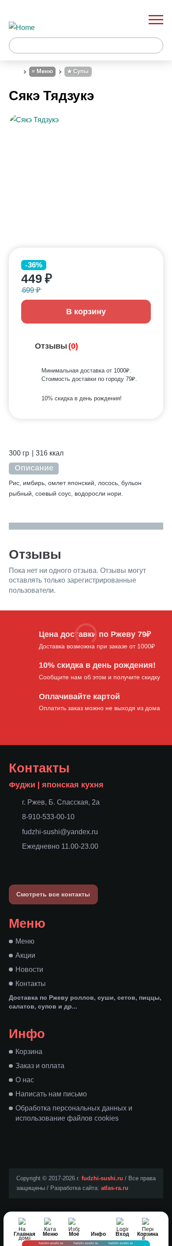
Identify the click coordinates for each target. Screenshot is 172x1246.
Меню (45, 71)
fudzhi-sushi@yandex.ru (60, 832)
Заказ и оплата (39, 1065)
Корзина (28, 1051)
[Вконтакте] (15, 862)
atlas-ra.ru (114, 1188)
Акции (25, 955)
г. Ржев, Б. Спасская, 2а (61, 802)
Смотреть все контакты (53, 894)
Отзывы (56, 346)
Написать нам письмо (51, 1094)
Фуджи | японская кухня (56, 784)
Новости (29, 969)
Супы (81, 71)
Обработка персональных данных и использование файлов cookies (73, 1113)
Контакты (30, 983)
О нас (24, 1080)
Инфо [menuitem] (98, 1234)
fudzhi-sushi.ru (102, 1178)
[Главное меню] (156, 20)
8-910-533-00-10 (48, 817)
